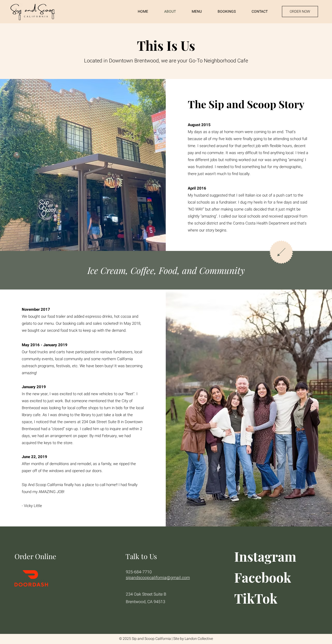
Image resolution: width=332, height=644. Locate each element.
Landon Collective (199, 638)
